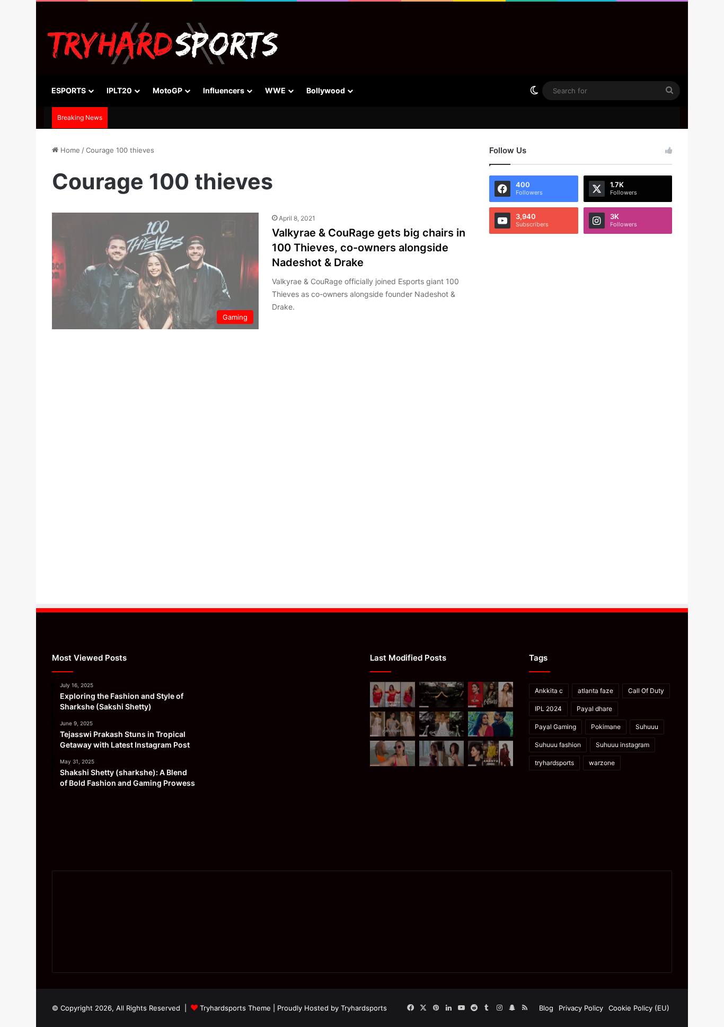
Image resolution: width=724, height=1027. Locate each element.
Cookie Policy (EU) (638, 1008)
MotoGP (167, 90)
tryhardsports (554, 763)
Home (69, 150)
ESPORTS (68, 90)
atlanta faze (595, 691)
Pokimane (606, 727)
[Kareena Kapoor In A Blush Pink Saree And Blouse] (392, 724)
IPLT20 (119, 90)
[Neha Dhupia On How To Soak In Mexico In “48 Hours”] (392, 753)
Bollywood (325, 90)
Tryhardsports (364, 1008)
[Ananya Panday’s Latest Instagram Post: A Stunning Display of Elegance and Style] (490, 753)
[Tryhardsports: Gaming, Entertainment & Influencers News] (163, 43)
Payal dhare (594, 709)
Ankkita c (549, 691)
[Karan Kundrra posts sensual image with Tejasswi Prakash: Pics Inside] (490, 724)
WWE (275, 90)
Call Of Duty (646, 691)
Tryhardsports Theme (235, 1008)
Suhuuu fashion (558, 745)
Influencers (223, 90)
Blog (546, 1008)
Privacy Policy (581, 1008)
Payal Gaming (555, 727)
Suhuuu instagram (622, 745)
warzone (602, 763)
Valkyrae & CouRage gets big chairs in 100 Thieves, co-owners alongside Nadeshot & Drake (368, 247)
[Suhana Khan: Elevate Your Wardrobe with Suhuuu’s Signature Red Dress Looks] (392, 694)
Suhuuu (646, 727)
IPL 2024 (548, 709)
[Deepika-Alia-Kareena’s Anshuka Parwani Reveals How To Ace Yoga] (490, 694)
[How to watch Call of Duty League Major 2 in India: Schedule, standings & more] (441, 694)
